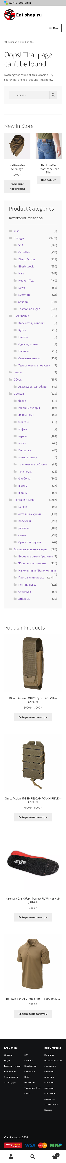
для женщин (26, 415)
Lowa (21, 287)
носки (22, 443)
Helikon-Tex (26, 280)
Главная (12, 42)
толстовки (25, 471)
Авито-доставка (20, 2)
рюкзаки (24, 528)
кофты (22, 429)
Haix (21, 273)
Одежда (19, 393)
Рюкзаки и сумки (24, 499)
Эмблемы (24, 598)
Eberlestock (26, 266)
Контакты (49, 1055)
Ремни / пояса (27, 584)
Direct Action (26, 259)
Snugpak (23, 302)
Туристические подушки (34, 365)
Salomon (24, 294)
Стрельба (24, 591)
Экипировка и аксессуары (30, 549)
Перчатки (24, 450)
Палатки (24, 351)
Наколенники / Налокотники (37, 570)
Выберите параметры (17, 186)
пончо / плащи (27, 457)
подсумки (24, 521)
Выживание (21, 316)
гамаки (18, 372)
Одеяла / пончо (28, 344)
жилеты (23, 422)
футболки (24, 478)
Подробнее (48, 180)
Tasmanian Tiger (29, 309)
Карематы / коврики (31, 323)
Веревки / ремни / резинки (35, 556)
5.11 (20, 245)
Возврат (48, 1109)
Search (33, 1157)
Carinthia (24, 252)
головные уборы (29, 408)
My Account (11, 1157)
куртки (22, 436)
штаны (22, 493)
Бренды (19, 238)
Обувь (18, 379)
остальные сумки (29, 514)
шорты (22, 485)
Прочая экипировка (31, 577)
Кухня (22, 330)
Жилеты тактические (32, 563)
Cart (51, 1153)
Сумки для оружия (29, 542)
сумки (22, 535)
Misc (16, 231)
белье (22, 400)
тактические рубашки (32, 464)
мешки (22, 507)
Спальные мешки (29, 358)
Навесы (23, 337)
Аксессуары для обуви (32, 386)
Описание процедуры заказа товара (51, 1099)
